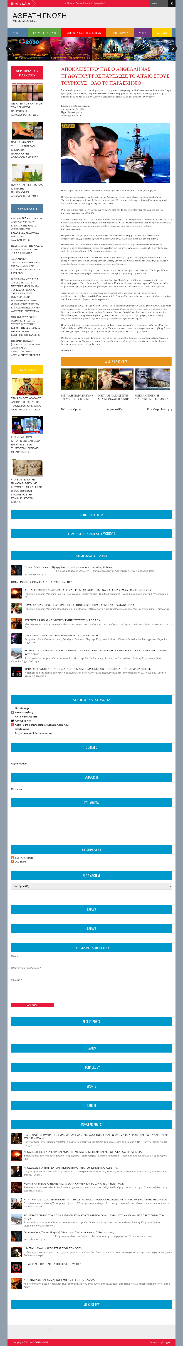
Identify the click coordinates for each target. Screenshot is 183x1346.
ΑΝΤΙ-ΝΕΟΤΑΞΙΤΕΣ (26, 716)
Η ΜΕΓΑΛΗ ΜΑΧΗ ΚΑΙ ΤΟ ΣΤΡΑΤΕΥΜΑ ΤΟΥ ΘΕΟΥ (53, 1248)
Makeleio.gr (22, 708)
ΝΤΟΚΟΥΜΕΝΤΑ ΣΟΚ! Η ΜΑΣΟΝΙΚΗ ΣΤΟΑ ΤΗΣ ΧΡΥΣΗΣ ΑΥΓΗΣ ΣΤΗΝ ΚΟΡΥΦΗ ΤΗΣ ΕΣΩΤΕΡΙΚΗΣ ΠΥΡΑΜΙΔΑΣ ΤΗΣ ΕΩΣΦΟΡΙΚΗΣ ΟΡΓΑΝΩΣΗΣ (25, 325)
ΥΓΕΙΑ (143, 33)
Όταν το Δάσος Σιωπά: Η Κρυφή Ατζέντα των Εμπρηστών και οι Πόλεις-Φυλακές (96, 3)
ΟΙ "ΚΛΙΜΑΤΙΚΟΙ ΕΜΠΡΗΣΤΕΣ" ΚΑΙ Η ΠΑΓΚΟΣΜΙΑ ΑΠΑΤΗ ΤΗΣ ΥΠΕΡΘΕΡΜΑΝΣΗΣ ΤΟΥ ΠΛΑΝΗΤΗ (28, 58)
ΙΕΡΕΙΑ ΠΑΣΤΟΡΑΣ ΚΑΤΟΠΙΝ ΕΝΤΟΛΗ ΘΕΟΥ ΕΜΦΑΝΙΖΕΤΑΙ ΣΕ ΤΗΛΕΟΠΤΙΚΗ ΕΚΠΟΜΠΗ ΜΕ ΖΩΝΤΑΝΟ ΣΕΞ (26, 444)
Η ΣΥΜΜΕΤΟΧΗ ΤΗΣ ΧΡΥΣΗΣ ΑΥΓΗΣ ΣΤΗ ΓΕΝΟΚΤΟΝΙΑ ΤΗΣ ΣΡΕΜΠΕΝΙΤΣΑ (27, 249)
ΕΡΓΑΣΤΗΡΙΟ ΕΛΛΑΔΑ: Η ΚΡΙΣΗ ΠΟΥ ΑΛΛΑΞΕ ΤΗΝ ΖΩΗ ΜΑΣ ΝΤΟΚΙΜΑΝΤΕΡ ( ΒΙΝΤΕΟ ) (155, 58)
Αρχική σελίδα (115, 409)
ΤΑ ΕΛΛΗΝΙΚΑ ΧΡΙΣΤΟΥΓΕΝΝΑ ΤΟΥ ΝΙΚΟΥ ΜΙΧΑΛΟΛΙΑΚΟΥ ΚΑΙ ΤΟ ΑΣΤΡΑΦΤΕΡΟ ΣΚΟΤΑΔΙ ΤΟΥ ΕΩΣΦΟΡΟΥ (26, 266)
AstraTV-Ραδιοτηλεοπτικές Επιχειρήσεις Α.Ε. (42, 724)
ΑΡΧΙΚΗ (17, 33)
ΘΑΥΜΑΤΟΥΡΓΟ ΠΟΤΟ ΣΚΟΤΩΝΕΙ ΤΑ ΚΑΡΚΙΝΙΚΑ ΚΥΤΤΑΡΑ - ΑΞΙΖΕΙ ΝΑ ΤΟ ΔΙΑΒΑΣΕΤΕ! (79, 605)
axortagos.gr (22, 728)
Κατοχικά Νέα (23, 720)
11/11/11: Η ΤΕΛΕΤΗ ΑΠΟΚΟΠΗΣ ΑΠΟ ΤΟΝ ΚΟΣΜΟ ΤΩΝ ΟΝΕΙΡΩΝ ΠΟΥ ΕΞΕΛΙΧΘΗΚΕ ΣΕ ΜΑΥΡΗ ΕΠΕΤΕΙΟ (89, 668)
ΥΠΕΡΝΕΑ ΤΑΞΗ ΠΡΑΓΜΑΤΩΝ (83, 33)
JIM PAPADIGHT (24, 858)
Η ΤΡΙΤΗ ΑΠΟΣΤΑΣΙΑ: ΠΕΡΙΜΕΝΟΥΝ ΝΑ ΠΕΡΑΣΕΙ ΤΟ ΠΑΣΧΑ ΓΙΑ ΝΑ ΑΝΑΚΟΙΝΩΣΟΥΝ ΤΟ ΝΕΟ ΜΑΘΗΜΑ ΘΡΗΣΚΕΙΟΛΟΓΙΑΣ (95, 1199)
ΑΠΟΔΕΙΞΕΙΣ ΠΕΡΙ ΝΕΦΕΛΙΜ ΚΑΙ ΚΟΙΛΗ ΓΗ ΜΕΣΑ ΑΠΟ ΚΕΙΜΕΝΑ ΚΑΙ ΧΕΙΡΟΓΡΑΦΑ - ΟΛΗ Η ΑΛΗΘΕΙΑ (88, 590)
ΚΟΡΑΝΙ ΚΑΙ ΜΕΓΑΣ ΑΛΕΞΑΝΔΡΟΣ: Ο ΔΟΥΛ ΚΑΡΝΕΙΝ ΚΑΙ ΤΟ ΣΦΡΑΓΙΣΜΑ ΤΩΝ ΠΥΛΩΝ (74, 1183)
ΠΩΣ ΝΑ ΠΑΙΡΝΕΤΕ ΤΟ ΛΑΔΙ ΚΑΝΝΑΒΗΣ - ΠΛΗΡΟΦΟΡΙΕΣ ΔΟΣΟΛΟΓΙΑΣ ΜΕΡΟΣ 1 (27, 190)
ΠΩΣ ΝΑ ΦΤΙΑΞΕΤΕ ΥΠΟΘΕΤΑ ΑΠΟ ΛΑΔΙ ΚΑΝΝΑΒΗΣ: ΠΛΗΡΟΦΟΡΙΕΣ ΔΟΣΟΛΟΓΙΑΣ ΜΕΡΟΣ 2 (24, 149)
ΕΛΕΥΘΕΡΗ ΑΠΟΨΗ (44, 33)
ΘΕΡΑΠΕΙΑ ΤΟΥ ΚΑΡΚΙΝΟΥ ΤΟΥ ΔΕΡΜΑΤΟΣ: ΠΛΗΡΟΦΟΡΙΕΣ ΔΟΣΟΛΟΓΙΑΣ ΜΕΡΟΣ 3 (26, 108)
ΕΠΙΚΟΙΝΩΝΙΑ (120, 33)
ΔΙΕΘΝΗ (162, 33)
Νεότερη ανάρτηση (71, 409)
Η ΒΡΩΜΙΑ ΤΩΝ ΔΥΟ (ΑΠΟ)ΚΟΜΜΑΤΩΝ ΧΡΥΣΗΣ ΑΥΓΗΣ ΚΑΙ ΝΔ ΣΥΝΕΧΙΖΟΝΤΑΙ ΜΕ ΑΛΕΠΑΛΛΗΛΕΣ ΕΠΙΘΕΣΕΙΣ (26, 348)
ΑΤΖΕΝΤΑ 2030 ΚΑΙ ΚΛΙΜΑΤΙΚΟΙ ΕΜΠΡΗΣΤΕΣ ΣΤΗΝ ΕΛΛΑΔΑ (62, 620)
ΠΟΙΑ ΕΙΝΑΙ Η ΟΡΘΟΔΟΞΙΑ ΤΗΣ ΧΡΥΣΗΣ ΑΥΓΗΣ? (41, 582)
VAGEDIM (20, 861)
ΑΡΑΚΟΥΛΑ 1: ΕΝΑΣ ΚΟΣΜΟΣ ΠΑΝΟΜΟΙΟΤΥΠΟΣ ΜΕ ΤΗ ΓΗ (61, 635)
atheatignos (66, 350)
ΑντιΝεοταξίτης (24, 712)
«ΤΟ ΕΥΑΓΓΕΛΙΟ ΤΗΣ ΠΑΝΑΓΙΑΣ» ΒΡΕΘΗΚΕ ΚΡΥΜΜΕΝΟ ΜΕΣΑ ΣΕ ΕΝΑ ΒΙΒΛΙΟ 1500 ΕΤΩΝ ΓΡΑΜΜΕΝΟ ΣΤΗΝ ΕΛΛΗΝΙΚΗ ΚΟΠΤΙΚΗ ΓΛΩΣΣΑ (26, 490)
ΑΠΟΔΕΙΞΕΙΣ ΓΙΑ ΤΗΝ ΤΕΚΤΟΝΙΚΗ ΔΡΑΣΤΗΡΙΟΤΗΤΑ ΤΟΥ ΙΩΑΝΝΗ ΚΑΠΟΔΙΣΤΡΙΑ (71, 1167)
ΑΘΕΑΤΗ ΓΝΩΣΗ (40, 15)
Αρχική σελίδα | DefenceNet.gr (33, 733)
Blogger (166, 1342)
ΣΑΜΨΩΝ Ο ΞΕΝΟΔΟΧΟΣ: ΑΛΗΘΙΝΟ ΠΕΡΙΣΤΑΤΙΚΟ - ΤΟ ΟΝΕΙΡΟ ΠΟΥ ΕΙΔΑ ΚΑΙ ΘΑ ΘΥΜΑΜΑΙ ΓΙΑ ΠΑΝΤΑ (26, 403)
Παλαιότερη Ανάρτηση (159, 409)
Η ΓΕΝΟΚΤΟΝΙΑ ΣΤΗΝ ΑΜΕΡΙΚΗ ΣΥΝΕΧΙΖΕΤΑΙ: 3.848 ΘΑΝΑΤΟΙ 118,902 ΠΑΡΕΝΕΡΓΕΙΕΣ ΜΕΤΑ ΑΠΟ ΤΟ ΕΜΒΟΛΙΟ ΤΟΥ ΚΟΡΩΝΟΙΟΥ (70, 60)
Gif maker (16, 789)
